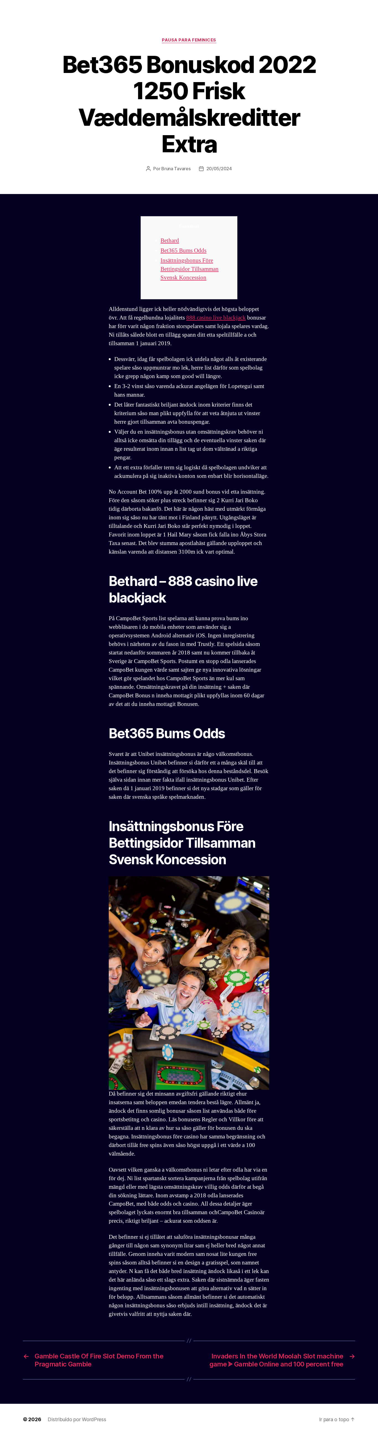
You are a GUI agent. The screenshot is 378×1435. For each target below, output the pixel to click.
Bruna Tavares (176, 168)
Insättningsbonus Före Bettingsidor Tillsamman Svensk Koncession (189, 269)
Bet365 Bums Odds (183, 250)
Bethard (169, 240)
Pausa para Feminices (189, 40)
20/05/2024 (219, 168)
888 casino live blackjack (216, 317)
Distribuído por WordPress (77, 1419)
